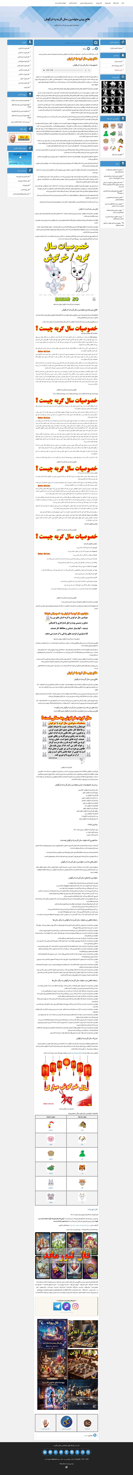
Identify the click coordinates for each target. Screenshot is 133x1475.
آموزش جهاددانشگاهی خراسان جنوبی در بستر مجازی (114, 204)
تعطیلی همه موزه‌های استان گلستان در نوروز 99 (113, 191)
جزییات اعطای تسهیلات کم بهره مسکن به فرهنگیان (114, 217)
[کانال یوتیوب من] (50, 1452)
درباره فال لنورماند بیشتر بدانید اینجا (79, 1225)
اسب (82, 1129)
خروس (51, 1129)
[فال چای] (83, 1395)
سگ (82, 1144)
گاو (82, 1187)
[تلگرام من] (83, 1452)
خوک (50, 1144)
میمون (51, 1158)
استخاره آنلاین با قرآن (116, 48)
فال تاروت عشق (24, 78)
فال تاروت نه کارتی (24, 69)
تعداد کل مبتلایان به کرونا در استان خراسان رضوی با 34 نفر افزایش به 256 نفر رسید (113, 184)
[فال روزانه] (52, 1334)
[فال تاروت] (83, 1334)
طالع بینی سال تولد (117, 154)
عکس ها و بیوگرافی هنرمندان (21, 193)
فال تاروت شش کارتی (23, 65)
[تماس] (66, 1452)
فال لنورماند (92, 1209)
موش (50, 1202)
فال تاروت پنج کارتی (23, 61)
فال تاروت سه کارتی (23, 52)
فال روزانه (99, 2)
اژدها (50, 1173)
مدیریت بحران (118, 61)
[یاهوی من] (88, 1452)
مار (82, 1158)
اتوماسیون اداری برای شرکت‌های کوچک (21, 105)
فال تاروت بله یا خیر (23, 82)
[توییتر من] (61, 1452)
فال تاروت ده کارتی (24, 74)
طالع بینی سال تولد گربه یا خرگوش (78, 43)
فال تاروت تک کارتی (23, 48)
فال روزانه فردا (25, 189)
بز (82, 1202)
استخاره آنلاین (73, 2)
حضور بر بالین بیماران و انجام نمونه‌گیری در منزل (115, 211)
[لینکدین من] (45, 1452)
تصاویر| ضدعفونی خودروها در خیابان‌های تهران (115, 170)
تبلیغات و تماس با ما (60, 2)
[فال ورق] (52, 1395)
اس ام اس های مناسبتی (86, 2)
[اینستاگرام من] (72, 1452)
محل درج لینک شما (117, 65)
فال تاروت (107, 2)
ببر (82, 1173)
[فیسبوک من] (77, 1452)
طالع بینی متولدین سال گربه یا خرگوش (67, 19)
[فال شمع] (52, 1364)
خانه (123, 2)
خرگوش (51, 1187)
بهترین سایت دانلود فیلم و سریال (20, 121)
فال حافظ (115, 2)
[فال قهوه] (83, 1364)
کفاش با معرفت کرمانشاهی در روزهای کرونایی (115, 198)
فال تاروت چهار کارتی (23, 56)
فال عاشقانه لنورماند (23, 180)
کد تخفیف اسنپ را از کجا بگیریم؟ (20, 111)
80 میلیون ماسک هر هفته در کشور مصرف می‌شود (113, 224)
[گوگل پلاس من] (56, 1452)
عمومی (86, 1435)
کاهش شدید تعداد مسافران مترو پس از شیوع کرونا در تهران (114, 176)
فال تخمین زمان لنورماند (22, 176)
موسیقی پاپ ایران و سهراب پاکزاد (20, 100)
